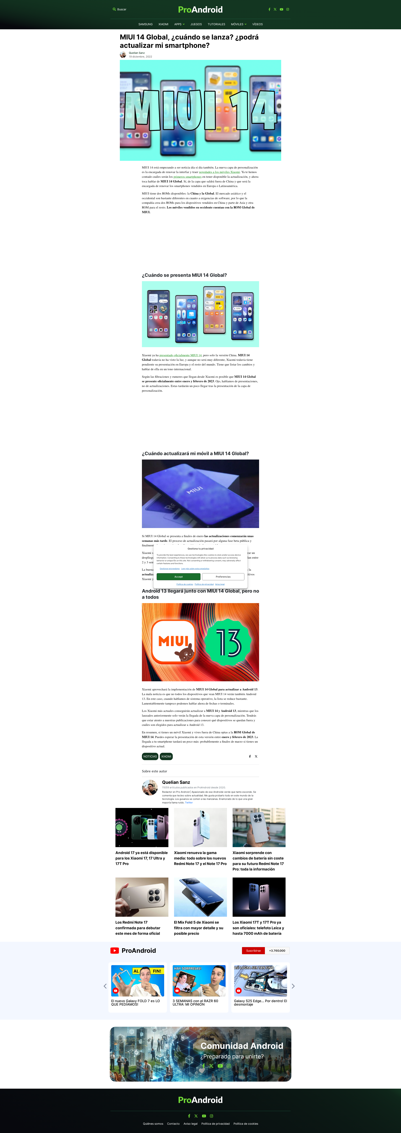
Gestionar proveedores (170, 568)
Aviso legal (220, 584)
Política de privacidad (204, 584)
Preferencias (223, 576)
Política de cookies (185, 584)
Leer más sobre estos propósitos (195, 568)
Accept (178, 576)
